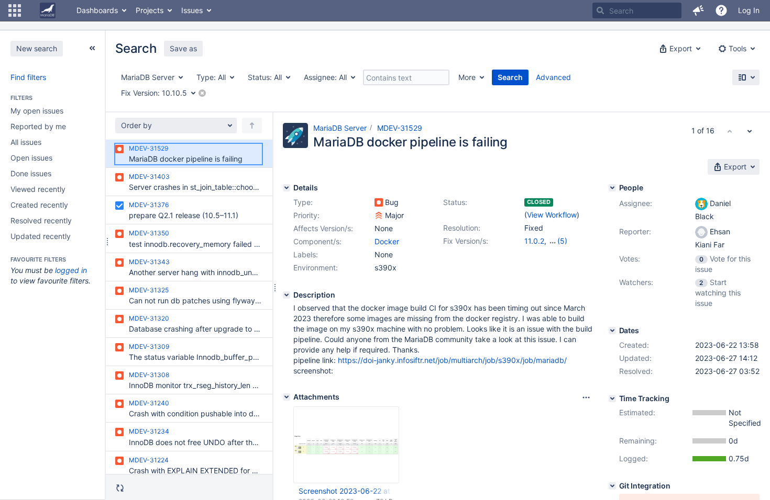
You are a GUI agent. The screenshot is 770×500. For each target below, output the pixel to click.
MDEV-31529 (399, 127)
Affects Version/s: (323, 228)
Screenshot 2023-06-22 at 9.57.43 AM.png (346, 490)
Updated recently (40, 236)
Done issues (30, 173)
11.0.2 (534, 240)
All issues (25, 142)
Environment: (315, 267)
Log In (749, 10)
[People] (612, 187)
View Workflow (552, 214)
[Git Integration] (612, 486)
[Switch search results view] (746, 77)
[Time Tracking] (612, 398)
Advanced (553, 77)
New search (36, 48)
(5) (562, 240)
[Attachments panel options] (586, 397)
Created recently (39, 204)
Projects (149, 10)
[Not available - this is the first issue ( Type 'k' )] (730, 131)
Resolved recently (41, 220)
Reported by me (38, 126)
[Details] (286, 187)
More (467, 77)
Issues (192, 10)
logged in (71, 270)
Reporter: (635, 231)
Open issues (31, 157)
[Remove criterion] (202, 93)
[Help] (721, 10)
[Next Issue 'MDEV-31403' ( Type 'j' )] (750, 131)
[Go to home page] (48, 10)
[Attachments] (286, 397)
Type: (303, 202)
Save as (183, 48)
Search (510, 77)
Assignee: (635, 203)
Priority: (306, 215)
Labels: (305, 254)
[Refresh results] (120, 488)
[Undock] (92, 48)
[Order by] (252, 125)
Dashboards (97, 10)
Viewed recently (37, 189)
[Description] (286, 295)
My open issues (36, 110)
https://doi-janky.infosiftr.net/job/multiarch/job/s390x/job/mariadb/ (452, 360)
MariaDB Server (340, 127)
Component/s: (317, 241)
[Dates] (612, 330)
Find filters (28, 77)
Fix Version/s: (465, 240)
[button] (14, 10)
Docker (387, 241)
